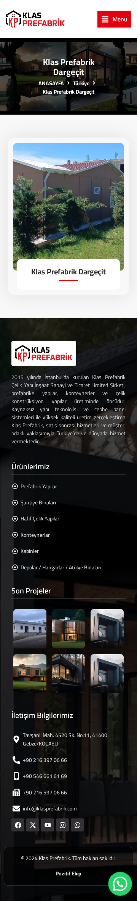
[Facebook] (17, 824)
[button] (114, 19)
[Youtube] (47, 824)
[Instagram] (62, 824)
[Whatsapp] (77, 824)
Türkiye (81, 83)
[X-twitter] (32, 824)
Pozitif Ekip (68, 873)
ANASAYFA (51, 83)
